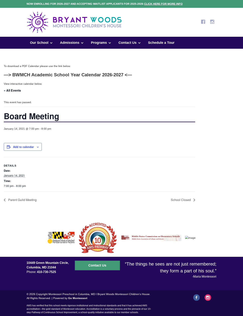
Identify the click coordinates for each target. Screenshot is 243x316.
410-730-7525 (46, 272)
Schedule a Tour (161, 43)
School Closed (181, 200)
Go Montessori (77, 298)
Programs (99, 43)
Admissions (69, 43)
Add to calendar (23, 147)
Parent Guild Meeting (22, 200)
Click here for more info (163, 3)
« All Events (12, 90)
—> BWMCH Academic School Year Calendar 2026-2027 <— (68, 74)
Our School (39, 43)
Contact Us (127, 43)
